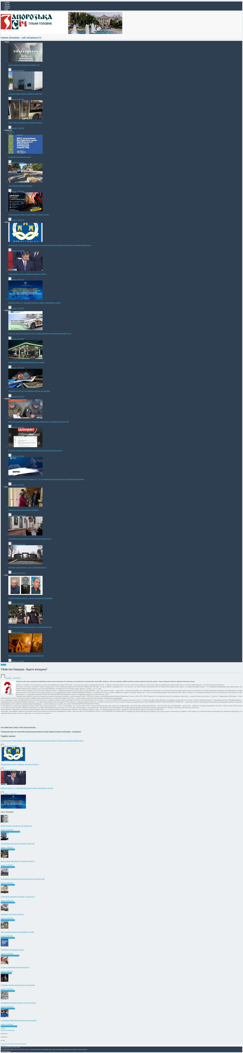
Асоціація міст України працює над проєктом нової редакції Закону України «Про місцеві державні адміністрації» (49, 245)
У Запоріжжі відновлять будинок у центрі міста (18, 897)
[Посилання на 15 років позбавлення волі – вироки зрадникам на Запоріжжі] (25, 594)
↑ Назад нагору (6, 1051)
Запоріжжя (12, 832)
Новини (18, 832)
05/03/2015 (17, 678)
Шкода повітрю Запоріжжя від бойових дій (23, 65)
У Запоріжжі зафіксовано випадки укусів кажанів (19, 1020)
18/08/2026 (20, 191)
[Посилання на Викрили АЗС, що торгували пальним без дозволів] (25, 358)
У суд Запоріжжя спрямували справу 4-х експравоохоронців (30, 627)
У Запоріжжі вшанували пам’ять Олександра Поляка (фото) (30, 539)
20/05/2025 (20, 632)
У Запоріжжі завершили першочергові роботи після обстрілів (23, 879)
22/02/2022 (22, 544)
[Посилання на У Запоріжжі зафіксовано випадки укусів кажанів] (4, 1016)
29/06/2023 (20, 280)
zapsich (14, 70)
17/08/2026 (20, 220)
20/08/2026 (9, 883)
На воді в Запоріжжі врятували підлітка (15, 967)
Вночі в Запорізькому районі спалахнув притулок (26, 656)
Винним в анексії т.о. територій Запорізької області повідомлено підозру (34, 303)
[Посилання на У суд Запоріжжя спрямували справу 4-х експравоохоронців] (25, 623)
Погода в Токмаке (20, 1044)
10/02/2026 (20, 368)
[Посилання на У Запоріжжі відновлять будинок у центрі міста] (4, 893)
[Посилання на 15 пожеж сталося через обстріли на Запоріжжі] (4, 981)
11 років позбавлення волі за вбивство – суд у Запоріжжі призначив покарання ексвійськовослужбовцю (46, 479)
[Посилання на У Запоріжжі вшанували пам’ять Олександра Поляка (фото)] (25, 535)
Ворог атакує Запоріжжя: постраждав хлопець (25, 123)
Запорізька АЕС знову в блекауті (12, 914)
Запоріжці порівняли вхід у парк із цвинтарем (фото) (27, 567)
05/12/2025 (20, 604)
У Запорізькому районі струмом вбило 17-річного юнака (28, 215)
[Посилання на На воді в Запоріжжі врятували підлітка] (4, 963)
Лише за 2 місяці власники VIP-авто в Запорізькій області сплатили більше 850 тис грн (39, 333)
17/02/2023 (20, 308)
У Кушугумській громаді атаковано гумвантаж (25, 94)
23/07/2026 (20, 456)
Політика (3, 665)
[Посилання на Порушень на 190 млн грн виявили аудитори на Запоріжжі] (25, 387)
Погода (3, 1028)
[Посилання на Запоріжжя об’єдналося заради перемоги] (25, 506)
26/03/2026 (20, 339)
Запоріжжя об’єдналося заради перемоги (23, 510)
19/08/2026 (20, 162)
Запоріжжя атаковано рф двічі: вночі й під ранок (18, 1003)
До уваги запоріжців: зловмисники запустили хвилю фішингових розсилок (35, 451)
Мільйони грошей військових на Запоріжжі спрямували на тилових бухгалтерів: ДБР (38, 422)
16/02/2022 (22, 573)
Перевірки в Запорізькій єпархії (19, 157)
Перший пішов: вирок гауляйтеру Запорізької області (27, 274)
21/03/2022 (22, 515)
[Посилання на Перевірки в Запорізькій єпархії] (25, 153)
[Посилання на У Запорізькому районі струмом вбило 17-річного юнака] (25, 211)
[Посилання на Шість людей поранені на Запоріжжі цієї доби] (4, 928)
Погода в (7, 1030)
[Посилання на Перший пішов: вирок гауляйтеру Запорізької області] (25, 270)
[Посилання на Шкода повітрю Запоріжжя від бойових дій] (25, 61)
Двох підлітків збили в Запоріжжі (20, 186)
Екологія (6, 832)
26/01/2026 (20, 397)
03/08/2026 (20, 427)
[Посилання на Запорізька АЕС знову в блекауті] (4, 910)
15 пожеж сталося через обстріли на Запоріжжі (18, 985)
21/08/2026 (20, 70)
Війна (2, 832)
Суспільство (15, 956)
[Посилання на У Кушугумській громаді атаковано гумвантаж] (25, 90)
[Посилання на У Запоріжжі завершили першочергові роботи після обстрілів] (4, 875)
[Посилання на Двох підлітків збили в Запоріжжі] (25, 182)
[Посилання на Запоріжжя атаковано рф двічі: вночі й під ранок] (4, 999)
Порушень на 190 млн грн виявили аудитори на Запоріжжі (29, 391)
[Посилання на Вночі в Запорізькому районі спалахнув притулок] (25, 652)
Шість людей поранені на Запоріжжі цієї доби (17, 932)
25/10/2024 (20, 661)
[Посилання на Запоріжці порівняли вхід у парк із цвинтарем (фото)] (25, 564)
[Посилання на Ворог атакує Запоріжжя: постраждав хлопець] (25, 119)
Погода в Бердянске (7, 1044)
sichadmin (15, 515)
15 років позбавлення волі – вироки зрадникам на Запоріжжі (30, 598)
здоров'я (10, 1026)
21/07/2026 (20, 485)
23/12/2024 (20, 251)
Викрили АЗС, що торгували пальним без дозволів (26, 362)
